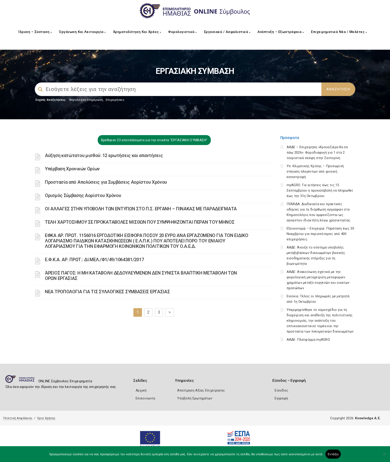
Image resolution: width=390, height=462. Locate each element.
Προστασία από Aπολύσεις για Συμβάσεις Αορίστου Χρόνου (106, 182)
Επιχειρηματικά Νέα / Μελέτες (338, 32)
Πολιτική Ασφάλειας (17, 418)
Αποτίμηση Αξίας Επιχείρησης (201, 390)
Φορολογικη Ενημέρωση (86, 99)
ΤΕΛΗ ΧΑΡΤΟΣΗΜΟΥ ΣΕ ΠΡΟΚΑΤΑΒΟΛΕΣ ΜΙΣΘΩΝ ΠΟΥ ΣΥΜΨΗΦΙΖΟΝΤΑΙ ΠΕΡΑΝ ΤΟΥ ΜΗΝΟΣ (139, 222)
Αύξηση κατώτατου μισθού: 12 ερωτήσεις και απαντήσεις (104, 155)
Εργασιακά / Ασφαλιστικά (226, 32)
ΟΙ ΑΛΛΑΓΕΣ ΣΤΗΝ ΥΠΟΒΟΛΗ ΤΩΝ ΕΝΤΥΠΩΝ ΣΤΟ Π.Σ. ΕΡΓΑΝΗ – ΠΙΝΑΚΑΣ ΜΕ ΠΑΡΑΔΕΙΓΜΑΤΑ (141, 208)
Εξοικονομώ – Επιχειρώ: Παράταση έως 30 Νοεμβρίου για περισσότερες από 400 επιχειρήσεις (320, 233)
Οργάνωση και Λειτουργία (81, 32)
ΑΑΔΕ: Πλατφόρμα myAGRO (308, 340)
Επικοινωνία (145, 398)
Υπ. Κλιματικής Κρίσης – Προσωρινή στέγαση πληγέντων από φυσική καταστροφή (315, 171)
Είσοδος (281, 390)
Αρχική (141, 390)
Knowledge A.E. (368, 418)
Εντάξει (333, 454)
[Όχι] (384, 456)
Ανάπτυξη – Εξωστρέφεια (280, 32)
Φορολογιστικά (181, 32)
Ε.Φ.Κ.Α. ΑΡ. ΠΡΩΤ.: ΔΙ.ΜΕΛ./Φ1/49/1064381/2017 (94, 259)
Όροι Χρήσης (46, 418)
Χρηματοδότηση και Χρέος (136, 32)
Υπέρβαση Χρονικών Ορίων (72, 168)
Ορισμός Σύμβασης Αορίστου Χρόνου (83, 195)
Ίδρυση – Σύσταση (34, 32)
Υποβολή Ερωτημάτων (194, 398)
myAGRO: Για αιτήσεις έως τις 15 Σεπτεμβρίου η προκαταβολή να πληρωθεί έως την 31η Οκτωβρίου (320, 190)
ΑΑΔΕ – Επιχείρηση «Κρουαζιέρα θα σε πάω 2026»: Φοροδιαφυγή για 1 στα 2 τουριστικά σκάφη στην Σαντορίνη (317, 152)
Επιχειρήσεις (115, 99)
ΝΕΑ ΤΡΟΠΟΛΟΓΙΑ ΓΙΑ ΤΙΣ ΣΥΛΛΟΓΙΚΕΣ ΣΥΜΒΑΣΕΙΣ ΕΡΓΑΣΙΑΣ (107, 291)
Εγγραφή (281, 398)
